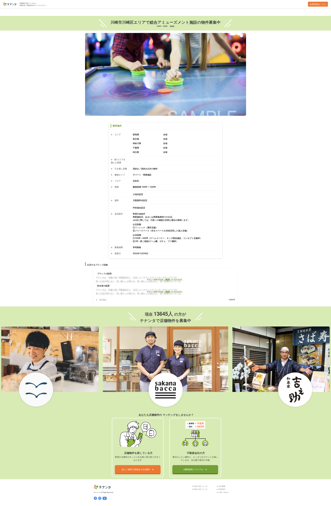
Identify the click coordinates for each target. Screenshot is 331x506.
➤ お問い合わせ (223, 492)
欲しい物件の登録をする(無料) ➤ (138, 469)
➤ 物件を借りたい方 (199, 489)
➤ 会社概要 (221, 486)
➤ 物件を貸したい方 (199, 486)
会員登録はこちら (318, 4)
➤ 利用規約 (221, 489)
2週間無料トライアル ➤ (195, 469)
